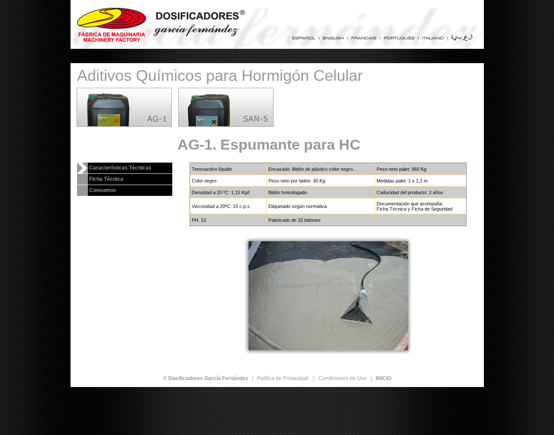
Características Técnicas (120, 168)
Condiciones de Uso (343, 378)
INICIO (383, 378)
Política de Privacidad (282, 378)
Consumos (102, 190)
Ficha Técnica (106, 179)
